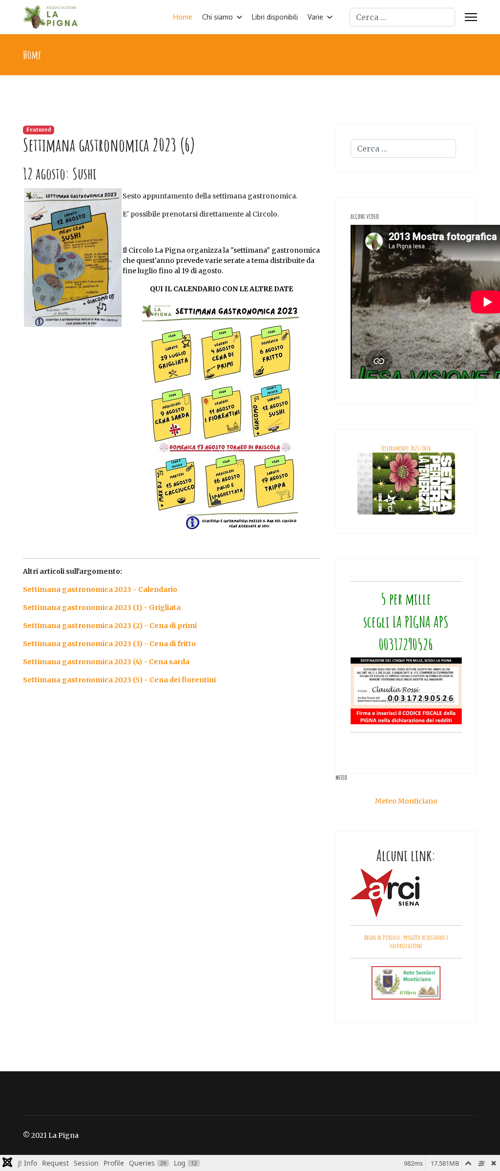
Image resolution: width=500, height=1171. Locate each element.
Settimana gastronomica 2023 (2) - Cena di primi (110, 625)
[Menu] (471, 17)
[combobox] (402, 17)
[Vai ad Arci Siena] (406, 892)
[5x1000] (406, 690)
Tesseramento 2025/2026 (406, 448)
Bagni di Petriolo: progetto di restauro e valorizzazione (406, 941)
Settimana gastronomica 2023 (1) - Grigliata (102, 607)
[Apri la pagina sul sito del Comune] (406, 982)
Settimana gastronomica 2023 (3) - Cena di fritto (109, 643)
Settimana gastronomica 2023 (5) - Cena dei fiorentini (119, 679)
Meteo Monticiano (406, 801)
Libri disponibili (275, 17)
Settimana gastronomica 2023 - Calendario (100, 589)
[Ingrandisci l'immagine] (172, 417)
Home (182, 17)
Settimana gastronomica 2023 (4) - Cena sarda (106, 661)
